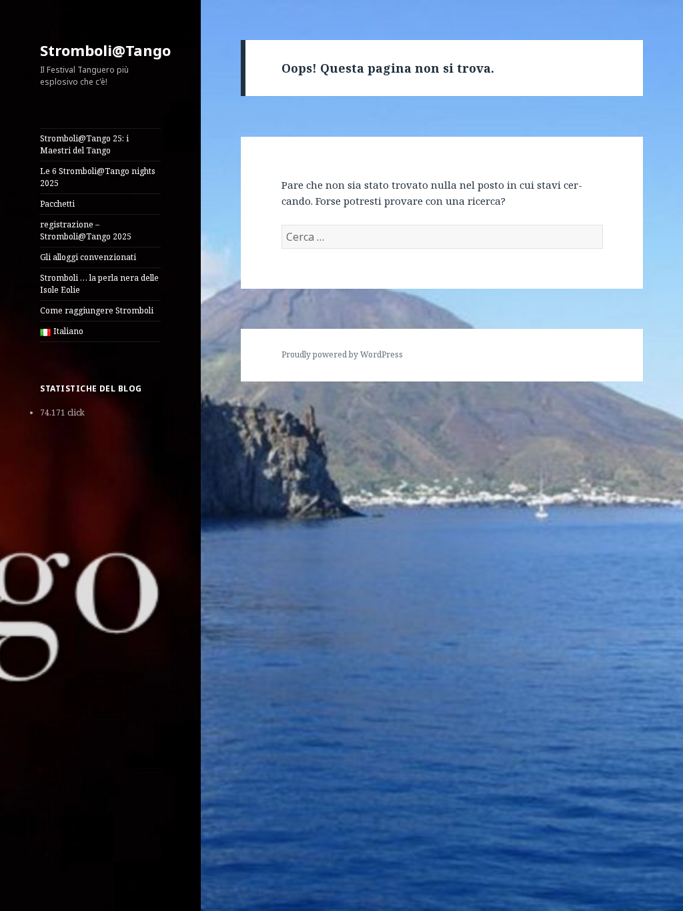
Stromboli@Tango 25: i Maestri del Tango (84, 144)
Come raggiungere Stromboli (96, 310)
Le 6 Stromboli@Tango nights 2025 (97, 177)
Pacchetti (57, 203)
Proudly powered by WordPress (342, 354)
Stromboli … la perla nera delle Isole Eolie (99, 283)
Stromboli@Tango (105, 50)
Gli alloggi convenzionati (88, 257)
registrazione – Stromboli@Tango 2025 (85, 230)
